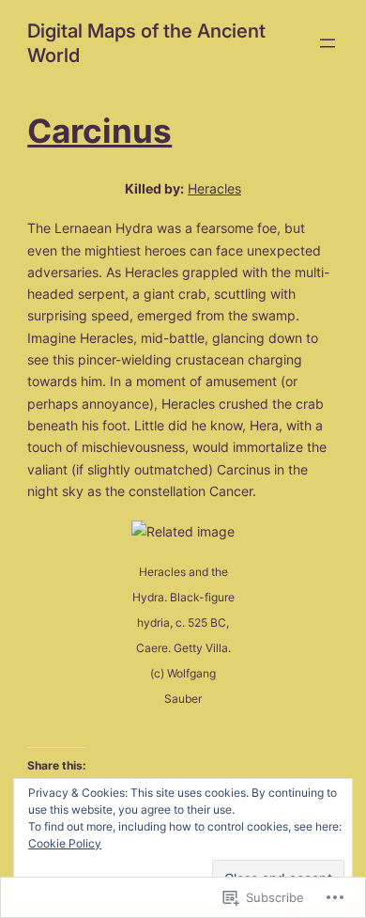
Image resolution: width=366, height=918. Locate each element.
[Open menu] (327, 43)
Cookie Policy (64, 843)
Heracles (214, 188)
